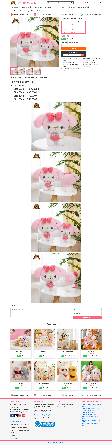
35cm (40, 387)
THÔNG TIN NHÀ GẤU (83, 7)
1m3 (73, 355)
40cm (68, 38)
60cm (48, 355)
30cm (63, 38)
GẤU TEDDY (38, 7)
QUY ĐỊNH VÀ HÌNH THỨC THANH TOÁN (90, 424)
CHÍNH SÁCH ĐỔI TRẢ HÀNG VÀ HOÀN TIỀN (92, 405)
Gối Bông (71, 7)
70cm (62, 355)
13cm (19, 355)
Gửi (82, 54)
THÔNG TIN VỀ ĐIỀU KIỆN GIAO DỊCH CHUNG (91, 421)
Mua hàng (73, 48)
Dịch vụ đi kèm (44, 77)
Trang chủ (13, 11)
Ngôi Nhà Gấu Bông (62, 406)
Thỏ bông (26, 11)
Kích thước (64, 42)
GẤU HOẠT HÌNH (49, 7)
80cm (78, 38)
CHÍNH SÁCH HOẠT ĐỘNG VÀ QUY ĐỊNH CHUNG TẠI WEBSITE (90, 409)
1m (70, 355)
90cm (66, 355)
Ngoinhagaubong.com (57, 442)
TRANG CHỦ (15, 7)
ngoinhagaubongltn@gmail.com (20, 409)
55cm (44, 387)
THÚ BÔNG (61, 7)
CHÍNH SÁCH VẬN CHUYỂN (90, 62)
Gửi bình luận (87, 317)
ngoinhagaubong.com (16, 421)
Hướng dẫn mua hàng (31, 77)
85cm (71, 387)
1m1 (25, 387)
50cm (73, 38)
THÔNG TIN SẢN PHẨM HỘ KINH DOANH (90, 417)
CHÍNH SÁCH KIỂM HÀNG (69, 62)
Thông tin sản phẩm (16, 77)
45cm (93, 355)
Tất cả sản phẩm (27, 7)
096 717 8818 (15, 407)
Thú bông (19, 11)
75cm (85, 355)
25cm (23, 355)
